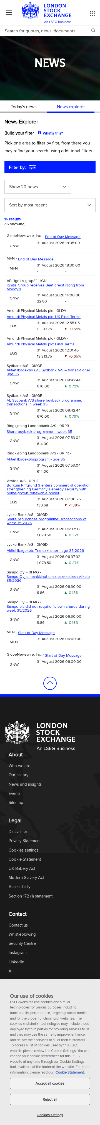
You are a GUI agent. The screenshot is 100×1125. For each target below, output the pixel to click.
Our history (18, 775)
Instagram (18, 952)
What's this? (53, 133)
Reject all (50, 1099)
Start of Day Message (36, 633)
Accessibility (19, 886)
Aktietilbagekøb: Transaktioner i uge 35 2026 (45, 550)
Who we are (19, 766)
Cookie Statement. (70, 1072)
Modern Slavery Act (26, 877)
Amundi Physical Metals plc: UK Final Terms (44, 317)
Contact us (18, 925)
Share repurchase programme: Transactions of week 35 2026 (46, 521)
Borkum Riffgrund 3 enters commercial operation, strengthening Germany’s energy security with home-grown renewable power (49, 489)
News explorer (71, 107)
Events (15, 793)
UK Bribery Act (22, 868)
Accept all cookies (50, 1083)
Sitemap (16, 802)
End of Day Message (63, 237)
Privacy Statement (25, 841)
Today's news (23, 107)
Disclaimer (18, 831)
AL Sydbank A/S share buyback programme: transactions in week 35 (44, 402)
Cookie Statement (25, 859)
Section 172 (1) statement (30, 896)
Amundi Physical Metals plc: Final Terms (40, 344)
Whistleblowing (22, 934)
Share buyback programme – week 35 (39, 431)
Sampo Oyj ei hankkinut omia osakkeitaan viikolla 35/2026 (48, 578)
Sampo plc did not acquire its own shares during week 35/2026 (48, 608)
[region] (50, 1052)
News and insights (25, 784)
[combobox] (38, 187)
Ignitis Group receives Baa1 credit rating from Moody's (45, 287)
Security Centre (22, 943)
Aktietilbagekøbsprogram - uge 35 (36, 459)
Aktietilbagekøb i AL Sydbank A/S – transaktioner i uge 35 (49, 372)
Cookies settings (50, 1114)
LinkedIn (16, 962)
